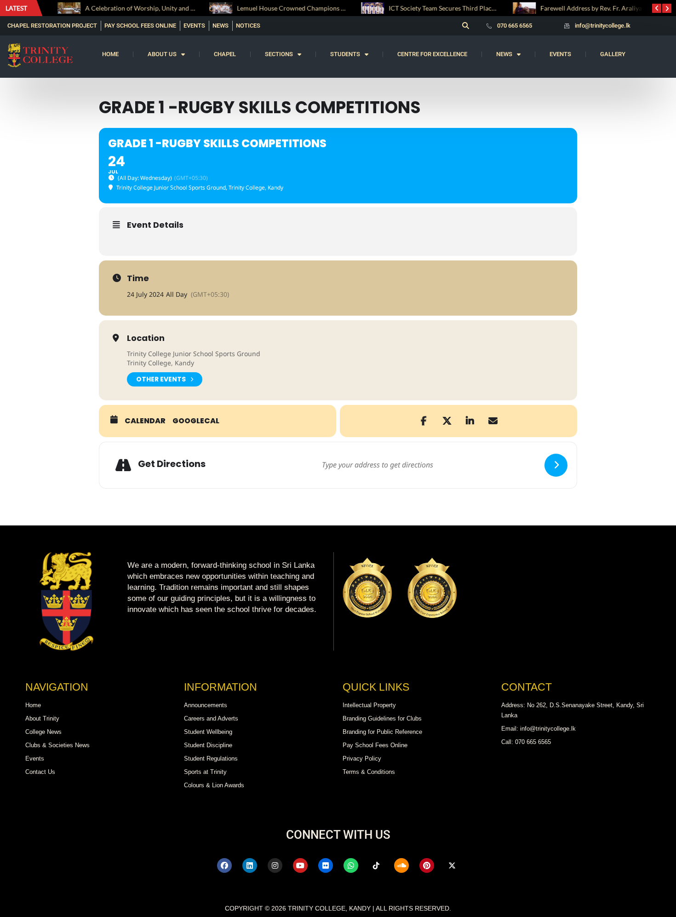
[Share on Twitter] (446, 421)
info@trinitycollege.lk (602, 25)
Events (560, 54)
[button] (465, 25)
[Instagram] (275, 865)
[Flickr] (325, 865)
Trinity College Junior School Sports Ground (193, 353)
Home (110, 54)
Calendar (145, 421)
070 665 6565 (514, 25)
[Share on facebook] (423, 421)
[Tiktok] (376, 865)
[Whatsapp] (351, 865)
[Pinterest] (426, 865)
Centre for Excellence (432, 54)
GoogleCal (195, 421)
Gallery (612, 54)
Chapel (225, 54)
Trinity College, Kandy (160, 362)
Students (345, 54)
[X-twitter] (452, 865)
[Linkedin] (249, 865)
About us (162, 54)
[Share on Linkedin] (469, 421)
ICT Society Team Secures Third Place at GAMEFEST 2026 (462, 8)
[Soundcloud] (401, 865)
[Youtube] (300, 865)
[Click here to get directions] (555, 465)
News (504, 54)
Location (146, 338)
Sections (279, 54)
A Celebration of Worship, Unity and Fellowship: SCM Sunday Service (176, 8)
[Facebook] (224, 865)
